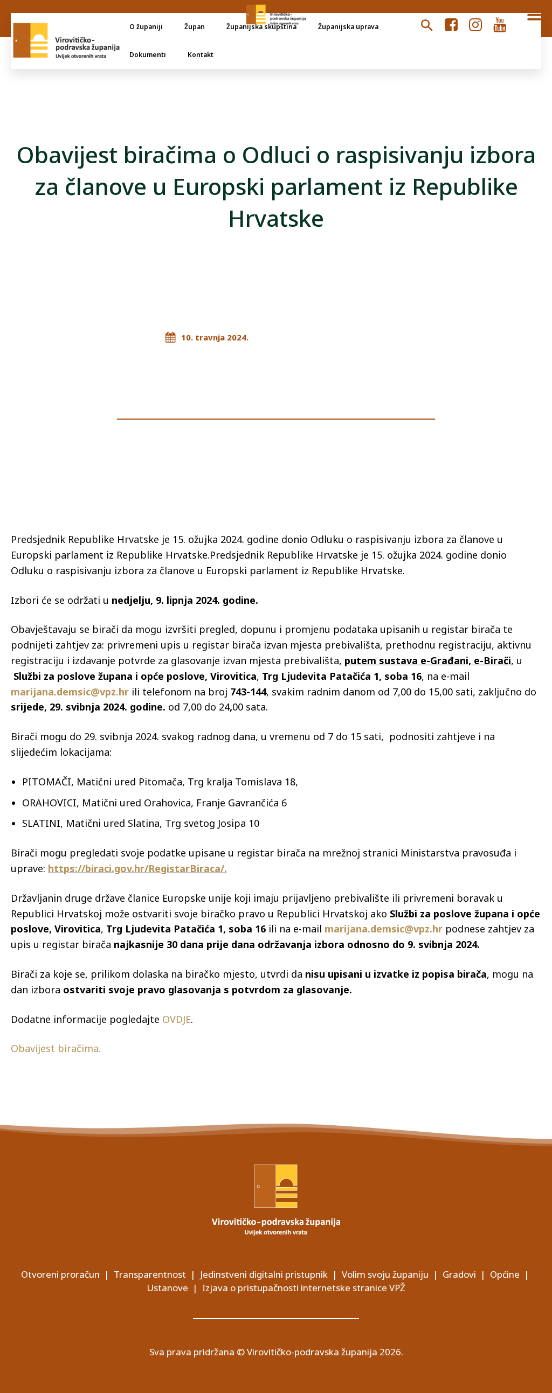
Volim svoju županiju (385, 1274)
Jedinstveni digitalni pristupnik (264, 1274)
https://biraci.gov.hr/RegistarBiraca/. (137, 868)
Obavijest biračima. (57, 1048)
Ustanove (167, 1287)
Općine (505, 1274)
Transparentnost (150, 1274)
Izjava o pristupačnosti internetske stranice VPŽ (303, 1287)
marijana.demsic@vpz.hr (384, 928)
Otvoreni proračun (60, 1274)
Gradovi (459, 1274)
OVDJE (176, 1019)
